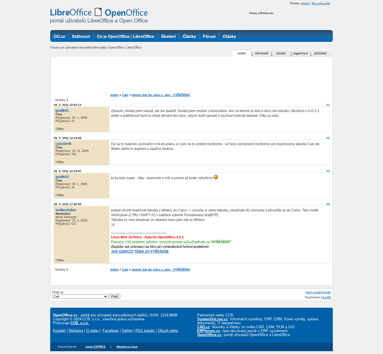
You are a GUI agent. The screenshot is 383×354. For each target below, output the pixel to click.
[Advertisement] (201, 74)
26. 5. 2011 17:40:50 (67, 204)
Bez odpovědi (321, 3)
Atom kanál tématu (318, 292)
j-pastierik (63, 144)
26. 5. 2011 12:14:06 (67, 138)
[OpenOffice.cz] (100, 17)
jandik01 (62, 111)
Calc (125, 95)
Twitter (127, 331)
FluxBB (326, 297)
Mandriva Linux (127, 346)
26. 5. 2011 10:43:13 (67, 104)
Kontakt (59, 331)
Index (114, 95)
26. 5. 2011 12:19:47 (67, 171)
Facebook (111, 331)
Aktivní (305, 3)
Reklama (76, 331)
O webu (92, 331)
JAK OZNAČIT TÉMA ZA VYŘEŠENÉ (140, 251)
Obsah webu (168, 331)
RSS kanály (145, 331)
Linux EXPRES (95, 346)
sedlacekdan (66, 210)
